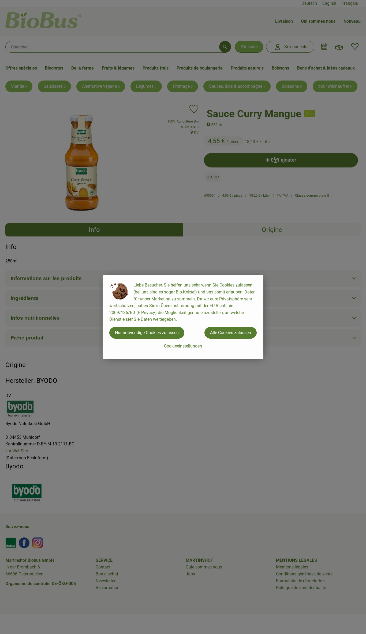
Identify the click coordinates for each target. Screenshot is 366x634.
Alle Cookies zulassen (230, 332)
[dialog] (183, 317)
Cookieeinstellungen (183, 346)
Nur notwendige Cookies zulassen (147, 332)
